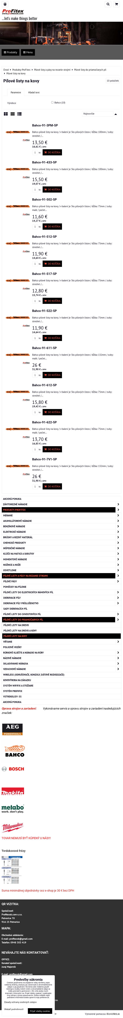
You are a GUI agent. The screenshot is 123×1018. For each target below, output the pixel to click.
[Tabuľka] (19, 115)
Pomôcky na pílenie (14, 586)
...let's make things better (19, 18)
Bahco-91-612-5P (44, 385)
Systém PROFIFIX (12, 691)
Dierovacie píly (12, 597)
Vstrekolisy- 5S (12, 696)
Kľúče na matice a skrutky (18, 553)
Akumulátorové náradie (17, 520)
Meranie (8, 515)
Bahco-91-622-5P (44, 422)
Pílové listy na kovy (15, 636)
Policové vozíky (12, 647)
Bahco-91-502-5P (44, 199)
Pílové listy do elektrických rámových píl (28, 592)
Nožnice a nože (12, 564)
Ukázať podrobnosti (14, 1009)
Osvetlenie (9, 570)
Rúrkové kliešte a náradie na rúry (23, 652)
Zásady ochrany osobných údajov (20, 1002)
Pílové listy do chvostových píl (22, 614)
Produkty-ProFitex (14, 509)
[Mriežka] (5, 115)
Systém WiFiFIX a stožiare (18, 685)
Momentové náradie (15, 559)
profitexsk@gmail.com (21, 938)
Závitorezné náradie (15, 504)
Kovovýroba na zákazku (17, 680)
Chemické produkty (14, 542)
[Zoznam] (12, 115)
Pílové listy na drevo (16, 625)
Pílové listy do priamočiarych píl (23, 619)
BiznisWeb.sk (113, 1013)
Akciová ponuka (12, 498)
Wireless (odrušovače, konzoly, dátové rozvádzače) (33, 674)
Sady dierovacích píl (15, 608)
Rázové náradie (12, 658)
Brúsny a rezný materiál (18, 537)
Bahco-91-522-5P (44, 311)
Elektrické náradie (14, 531)
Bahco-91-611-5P (44, 348)
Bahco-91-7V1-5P (44, 459)
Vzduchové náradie (14, 669)
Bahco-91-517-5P (44, 274)
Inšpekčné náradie (14, 548)
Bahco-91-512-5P (44, 237)
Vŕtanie (7, 641)
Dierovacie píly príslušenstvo (20, 603)
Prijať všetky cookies (40, 1011)
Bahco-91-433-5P (44, 162)
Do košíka (53, 152)
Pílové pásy (10, 581)
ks (39, 152)
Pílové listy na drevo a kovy (20, 630)
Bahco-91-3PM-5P (45, 125)
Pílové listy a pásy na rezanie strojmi (25, 575)
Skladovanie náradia (15, 663)
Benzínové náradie (14, 526)
